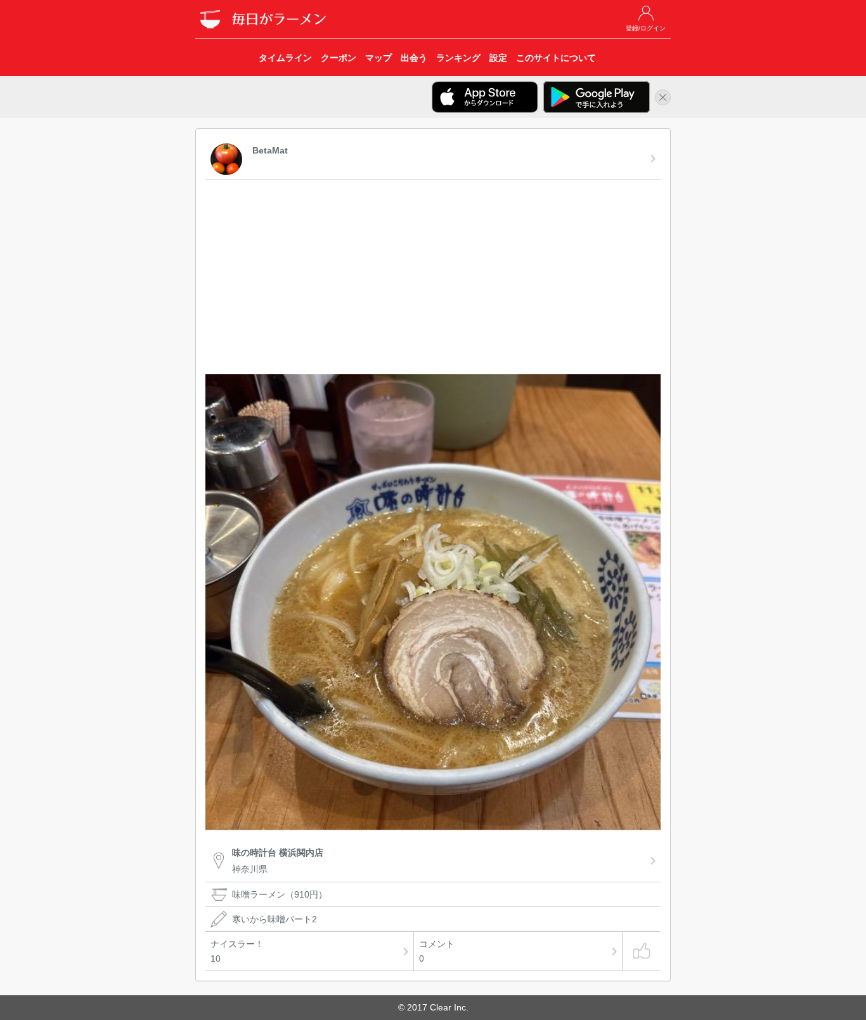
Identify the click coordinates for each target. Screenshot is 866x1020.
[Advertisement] (433, 279)
